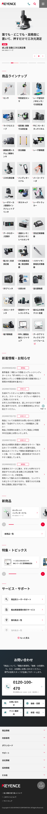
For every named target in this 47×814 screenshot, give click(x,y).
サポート (43, 409)
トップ (41, 786)
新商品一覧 (9, 533)
